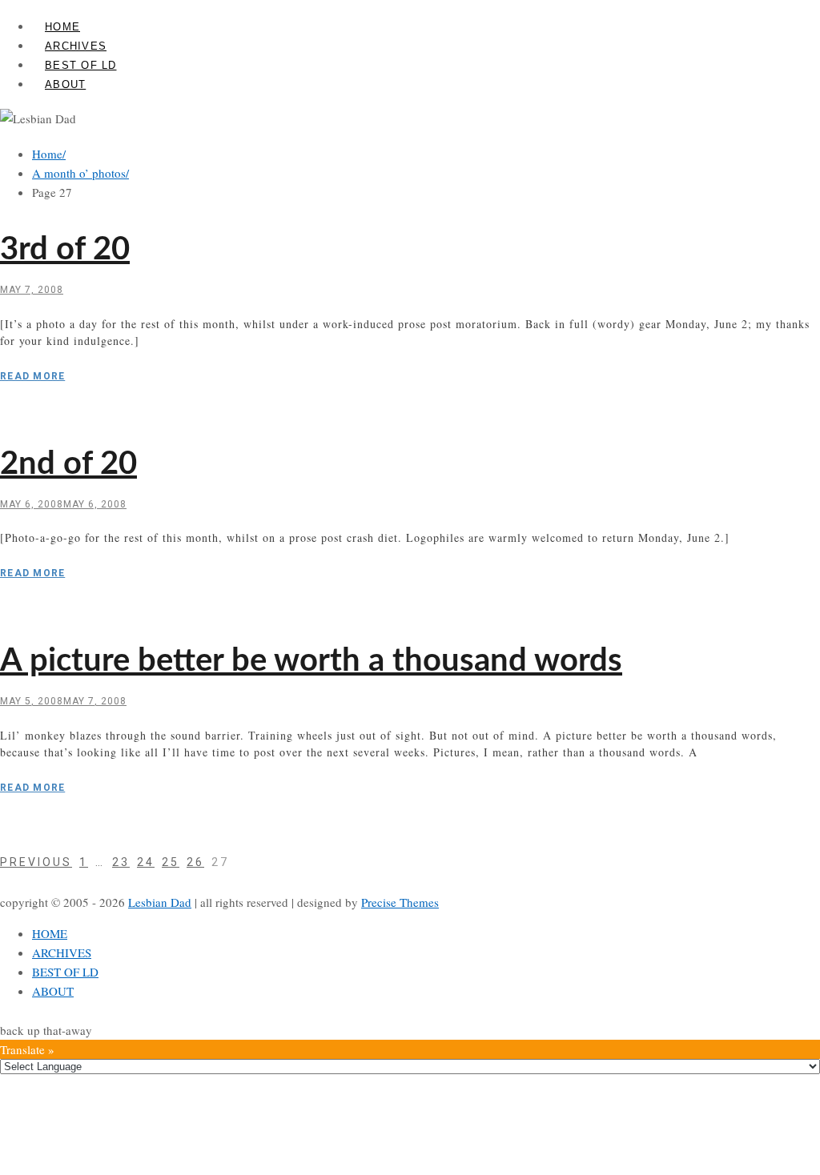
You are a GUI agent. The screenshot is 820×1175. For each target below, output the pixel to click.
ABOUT (65, 84)
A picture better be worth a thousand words (311, 661)
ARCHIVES (76, 46)
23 (121, 862)
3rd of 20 (65, 250)
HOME (62, 27)
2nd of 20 (68, 464)
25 (170, 862)
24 (146, 862)
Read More (32, 376)
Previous (36, 862)
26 (195, 862)
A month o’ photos (80, 173)
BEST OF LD (81, 65)
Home (49, 154)
